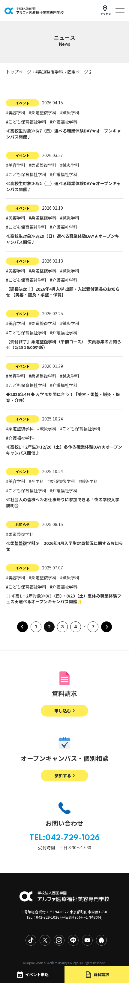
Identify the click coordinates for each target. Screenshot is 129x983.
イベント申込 (37, 974)
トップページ (18, 72)
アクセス (105, 14)
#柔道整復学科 (49, 72)
